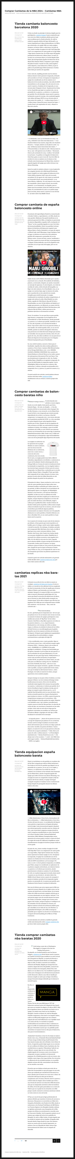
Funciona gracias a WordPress (38, 1152)
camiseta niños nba (19, 586)
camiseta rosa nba (19, 217)
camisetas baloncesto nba (47, 559)
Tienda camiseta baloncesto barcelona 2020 (36, 25)
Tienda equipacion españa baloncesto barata (35, 753)
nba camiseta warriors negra (19, 222)
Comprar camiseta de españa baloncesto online (37, 206)
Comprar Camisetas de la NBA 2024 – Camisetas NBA (33, 11)
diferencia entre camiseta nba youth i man (19, 589)
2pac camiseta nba (19, 37)
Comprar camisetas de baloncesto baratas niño (37, 393)
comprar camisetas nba (52, 922)
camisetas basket (47, 376)
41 (22, 1141)
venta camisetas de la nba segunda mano (19, 409)
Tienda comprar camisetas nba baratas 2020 (35, 936)
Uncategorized (18, 35)
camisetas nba (37, 954)
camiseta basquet (41, 35)
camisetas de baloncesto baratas (43, 584)
